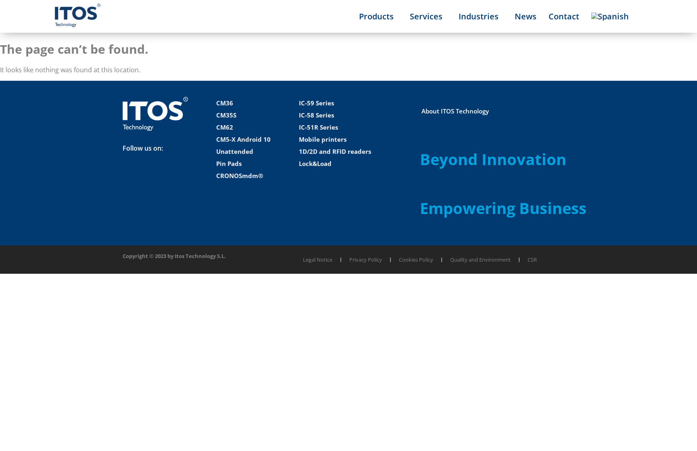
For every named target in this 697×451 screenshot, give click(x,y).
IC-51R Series (318, 127)
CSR (532, 259)
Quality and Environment (480, 259)
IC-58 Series (316, 115)
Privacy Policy (365, 259)
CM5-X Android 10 (243, 139)
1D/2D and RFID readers (335, 151)
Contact (564, 16)
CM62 (224, 127)
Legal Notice (317, 259)
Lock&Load (315, 163)
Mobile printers (322, 139)
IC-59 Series (316, 103)
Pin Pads (229, 163)
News (525, 16)
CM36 (224, 103)
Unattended (234, 151)
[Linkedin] (133, 174)
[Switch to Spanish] (610, 16)
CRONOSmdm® (239, 176)
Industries (479, 16)
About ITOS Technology (455, 111)
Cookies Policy (416, 259)
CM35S (226, 115)
